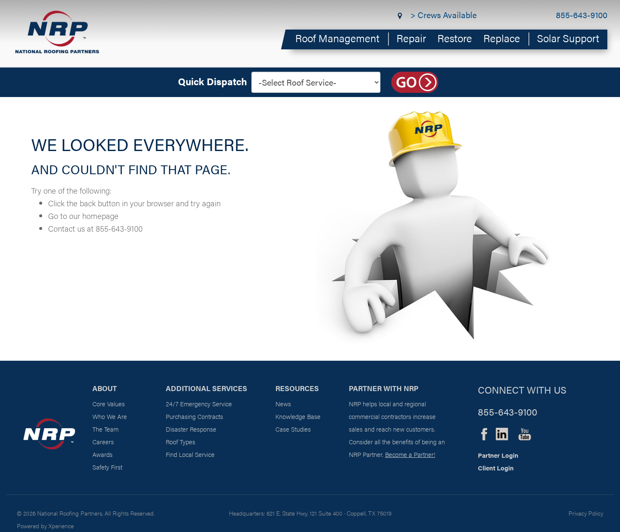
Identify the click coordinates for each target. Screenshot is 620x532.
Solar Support (568, 37)
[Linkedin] (502, 433)
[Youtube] (524, 433)
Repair (411, 37)
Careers (103, 441)
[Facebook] (484, 433)
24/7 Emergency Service (199, 403)
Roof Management (337, 37)
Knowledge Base (298, 416)
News (283, 403)
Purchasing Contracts (194, 416)
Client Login (496, 467)
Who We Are (109, 416)
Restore (454, 37)
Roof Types (180, 441)
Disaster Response (191, 428)
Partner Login (498, 455)
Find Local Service (190, 454)
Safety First (107, 466)
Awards (102, 454)
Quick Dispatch (212, 81)
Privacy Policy (586, 513)
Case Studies (293, 428)
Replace (501, 37)
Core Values (108, 403)
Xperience (61, 525)
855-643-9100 (581, 14)
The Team (105, 428)
